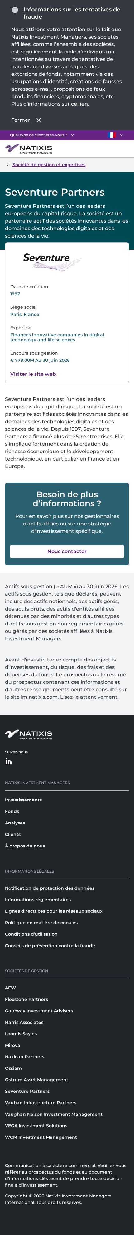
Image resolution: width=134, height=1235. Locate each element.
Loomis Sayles (21, 1034)
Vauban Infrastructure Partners (40, 1103)
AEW (10, 988)
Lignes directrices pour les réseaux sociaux (54, 911)
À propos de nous (25, 846)
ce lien (79, 104)
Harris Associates (24, 1022)
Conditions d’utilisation (31, 934)
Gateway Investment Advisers (39, 1011)
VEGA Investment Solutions (36, 1125)
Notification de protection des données (49, 888)
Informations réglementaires (38, 899)
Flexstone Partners (26, 999)
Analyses (15, 823)
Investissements (23, 800)
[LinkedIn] (8, 761)
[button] (67, 551)
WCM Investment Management (41, 1137)
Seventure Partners (27, 1091)
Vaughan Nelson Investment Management (54, 1114)
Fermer (20, 120)
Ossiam (13, 1068)
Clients (13, 834)
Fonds (12, 811)
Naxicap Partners (24, 1057)
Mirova (12, 1045)
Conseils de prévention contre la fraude (50, 945)
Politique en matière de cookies (41, 922)
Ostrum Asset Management (36, 1080)
